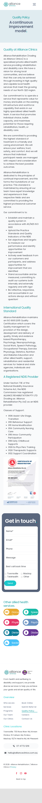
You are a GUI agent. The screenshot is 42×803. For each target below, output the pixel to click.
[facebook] (17, 773)
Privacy (13, 767)
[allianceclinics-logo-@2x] (12, 3)
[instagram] (21, 773)
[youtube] (25, 773)
